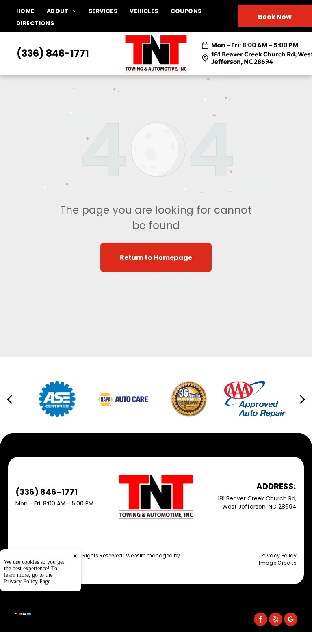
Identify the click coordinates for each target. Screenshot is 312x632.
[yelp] (275, 620)
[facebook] (260, 620)
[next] (302, 399)
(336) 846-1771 (53, 53)
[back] (9, 399)
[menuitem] (31, 11)
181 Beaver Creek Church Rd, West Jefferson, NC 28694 (257, 502)
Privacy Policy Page (27, 581)
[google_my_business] (290, 620)
